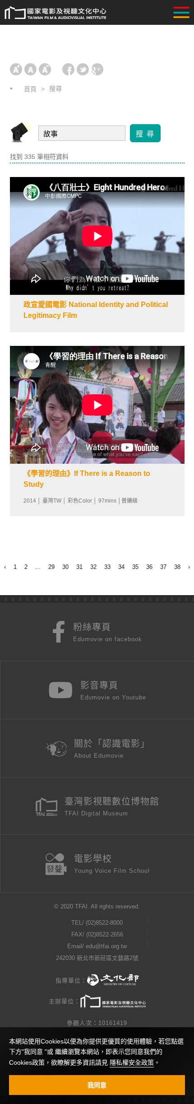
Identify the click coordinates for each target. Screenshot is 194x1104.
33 (107, 567)
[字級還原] (30, 69)
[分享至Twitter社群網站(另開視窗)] (83, 69)
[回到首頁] (55, 12)
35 (135, 567)
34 (121, 567)
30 (65, 567)
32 (93, 567)
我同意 (97, 1085)
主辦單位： (64, 1001)
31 (79, 567)
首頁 (30, 89)
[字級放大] (16, 69)
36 (149, 567)
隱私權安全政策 (132, 1062)
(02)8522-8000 (104, 922)
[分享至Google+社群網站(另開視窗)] (97, 69)
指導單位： (71, 980)
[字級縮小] (45, 69)
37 (163, 567)
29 (51, 567)
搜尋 (55, 88)
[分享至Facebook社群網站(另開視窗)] (68, 69)
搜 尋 (145, 134)
